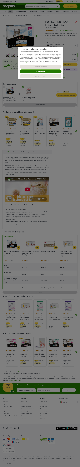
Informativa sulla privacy (25, 62)
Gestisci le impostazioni (41, 66)
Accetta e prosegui (40, 71)
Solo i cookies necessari (40, 76)
